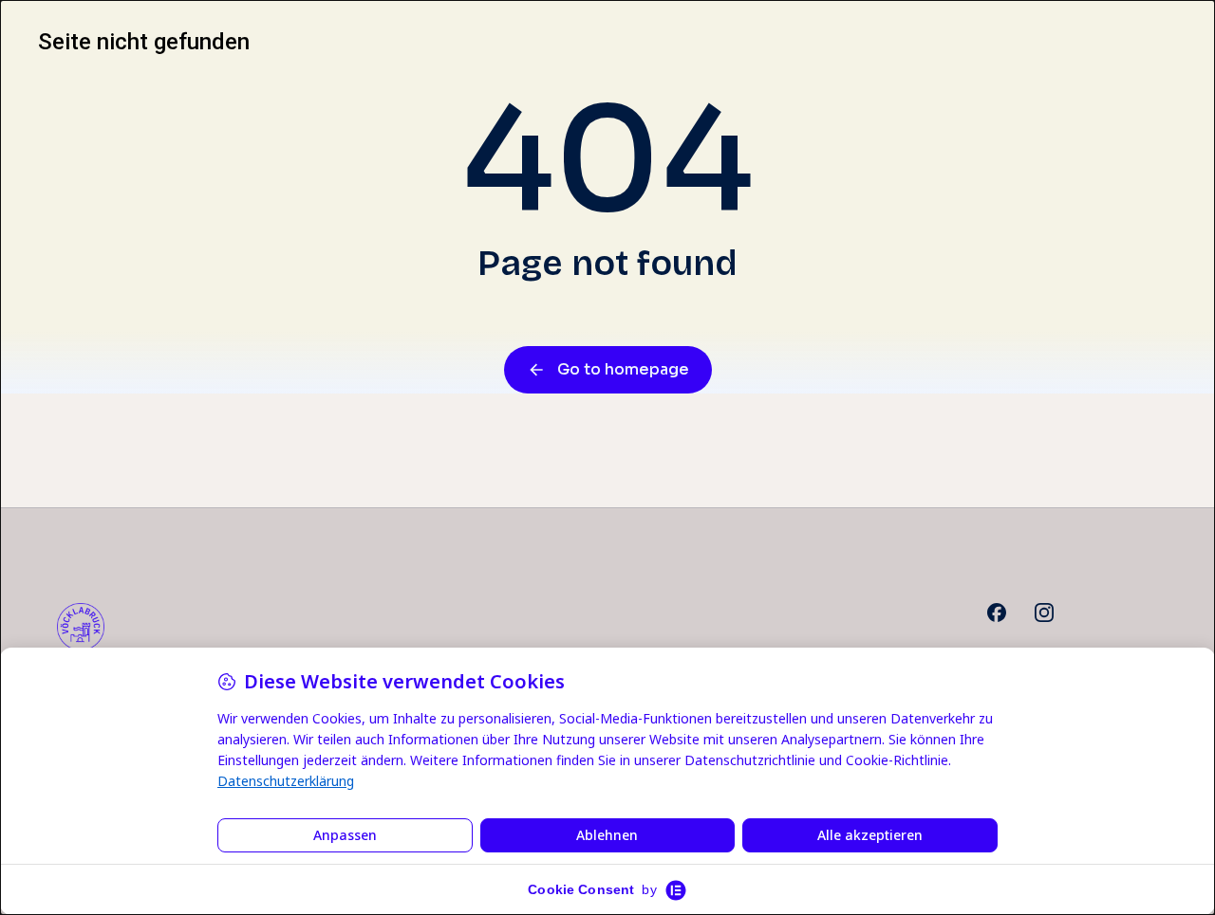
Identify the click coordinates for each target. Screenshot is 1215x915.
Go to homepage (623, 369)
